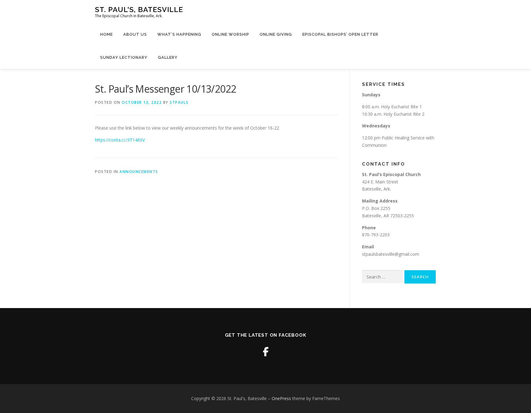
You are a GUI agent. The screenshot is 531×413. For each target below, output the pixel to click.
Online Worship (230, 34)
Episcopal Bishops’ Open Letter (340, 34)
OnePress (281, 398)
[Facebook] (266, 351)
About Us (135, 34)
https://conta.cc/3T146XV (120, 140)
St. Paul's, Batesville (139, 9)
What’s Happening (179, 34)
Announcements (139, 171)
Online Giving (276, 34)
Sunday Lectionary (124, 57)
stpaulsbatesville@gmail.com (390, 254)
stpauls (179, 102)
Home (106, 34)
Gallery (168, 57)
